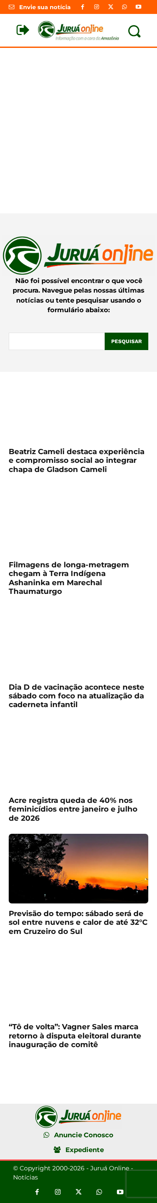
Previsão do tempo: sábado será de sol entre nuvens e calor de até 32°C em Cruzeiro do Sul (78, 922)
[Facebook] (82, 7)
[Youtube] (138, 7)
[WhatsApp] (125, 7)
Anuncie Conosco (83, 1135)
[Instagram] (96, 7)
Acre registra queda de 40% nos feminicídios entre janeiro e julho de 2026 (73, 809)
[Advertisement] (78, 130)
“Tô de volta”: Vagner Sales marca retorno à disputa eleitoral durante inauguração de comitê (75, 1035)
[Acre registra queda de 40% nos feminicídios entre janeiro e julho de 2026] (78, 755)
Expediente (84, 1150)
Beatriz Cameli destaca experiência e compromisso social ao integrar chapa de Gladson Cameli (76, 460)
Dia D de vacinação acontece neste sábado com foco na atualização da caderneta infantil (76, 696)
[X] (110, 7)
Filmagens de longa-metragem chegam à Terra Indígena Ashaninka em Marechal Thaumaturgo (69, 578)
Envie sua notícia (45, 6)
